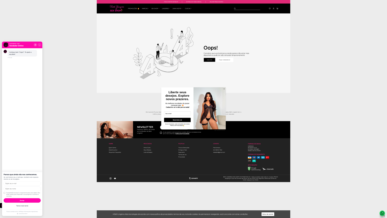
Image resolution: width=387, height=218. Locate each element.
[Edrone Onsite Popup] (193, 109)
